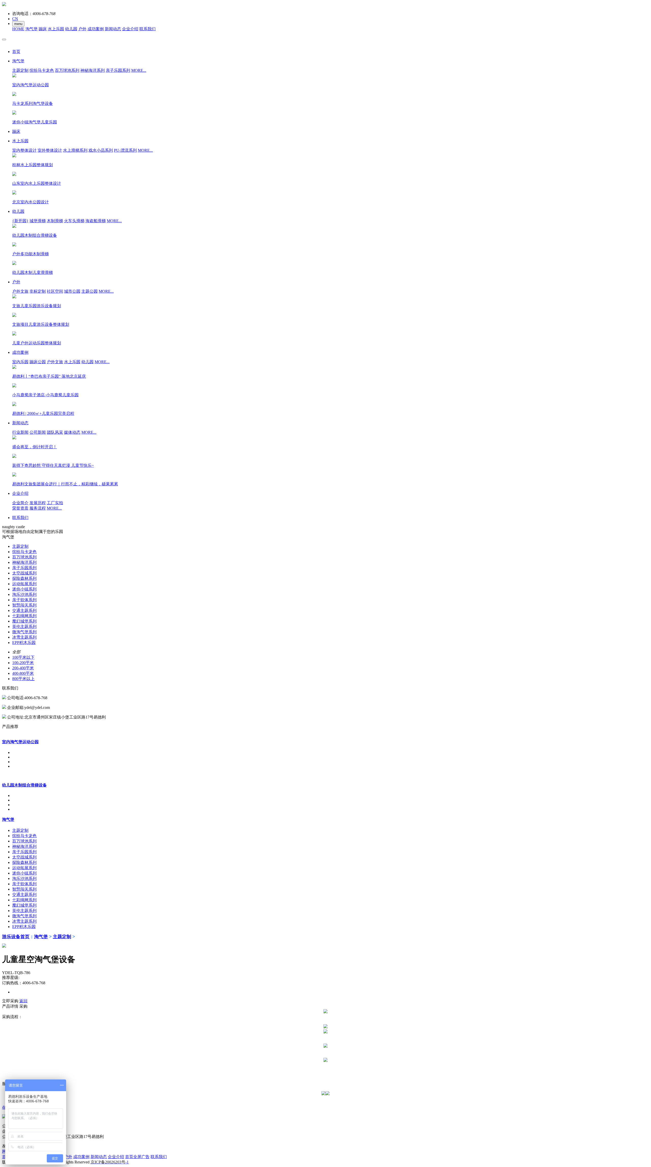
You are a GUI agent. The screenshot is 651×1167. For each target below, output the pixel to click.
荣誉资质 (20, 508)
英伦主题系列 (24, 626)
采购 (23, 1006)
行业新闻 (20, 432)
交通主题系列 (24, 610)
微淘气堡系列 (24, 632)
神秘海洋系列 (92, 70)
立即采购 (10, 1001)
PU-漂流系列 (125, 150)
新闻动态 (113, 29)
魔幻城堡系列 (24, 621)
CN (15, 19)
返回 (23, 1001)
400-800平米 (23, 673)
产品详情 (10, 1006)
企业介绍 (130, 29)
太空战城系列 (24, 573)
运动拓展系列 (24, 584)
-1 (110, 1162)
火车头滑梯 (74, 221)
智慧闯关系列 (24, 605)
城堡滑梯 (37, 221)
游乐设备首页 (15, 936)
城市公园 (72, 291)
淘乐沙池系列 (24, 594)
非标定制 (37, 291)
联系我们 (147, 29)
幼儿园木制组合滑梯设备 (24, 785)
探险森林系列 (24, 578)
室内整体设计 (24, 150)
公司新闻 (37, 432)
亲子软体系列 (24, 600)
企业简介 (20, 503)
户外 (82, 29)
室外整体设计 (50, 150)
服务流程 (37, 508)
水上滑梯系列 (75, 150)
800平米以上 (23, 679)
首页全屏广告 (137, 1157)
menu (18, 24)
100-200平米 (23, 662)
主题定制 (20, 70)
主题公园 (89, 291)
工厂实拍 (55, 503)
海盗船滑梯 (95, 221)
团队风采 (55, 432)
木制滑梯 (55, 221)
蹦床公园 (37, 362)
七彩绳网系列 (24, 616)
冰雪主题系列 (24, 637)
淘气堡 (31, 29)
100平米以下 (23, 657)
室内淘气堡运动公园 (20, 742)
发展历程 (37, 503)
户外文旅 (20, 291)
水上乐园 (56, 29)
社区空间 (55, 291)
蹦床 (43, 29)
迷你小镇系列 (24, 589)
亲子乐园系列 (118, 70)
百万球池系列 (67, 70)
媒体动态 (72, 432)
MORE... (138, 70)
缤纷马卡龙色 (41, 70)
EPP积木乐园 (24, 642)
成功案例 (95, 29)
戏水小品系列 (100, 150)
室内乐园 (20, 362)
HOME (18, 29)
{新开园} (20, 221)
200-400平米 (23, 668)
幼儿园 (71, 29)
